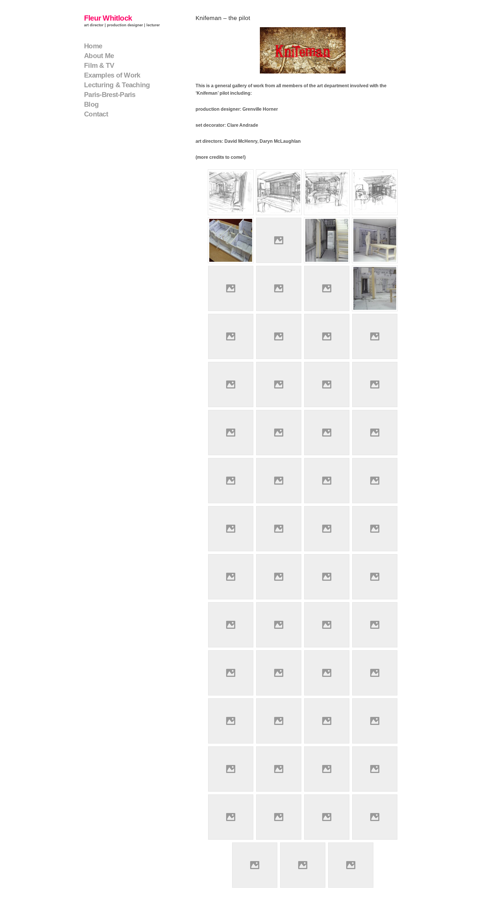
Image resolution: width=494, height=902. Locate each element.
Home (93, 46)
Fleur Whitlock (108, 18)
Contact (96, 114)
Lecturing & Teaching (117, 85)
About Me (99, 56)
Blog (91, 104)
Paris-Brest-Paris (110, 94)
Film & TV (99, 65)
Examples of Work (112, 75)
